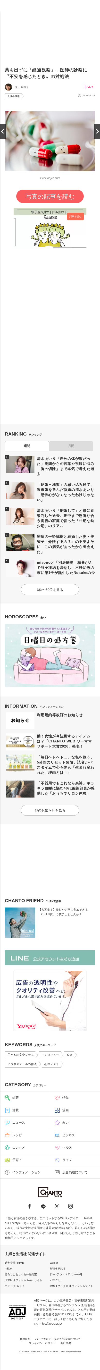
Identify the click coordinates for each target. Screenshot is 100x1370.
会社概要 (65, 1343)
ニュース (18, 1122)
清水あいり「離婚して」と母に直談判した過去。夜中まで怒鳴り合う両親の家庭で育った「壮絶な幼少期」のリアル (65, 518)
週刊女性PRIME (14, 1262)
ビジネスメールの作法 (22, 1064)
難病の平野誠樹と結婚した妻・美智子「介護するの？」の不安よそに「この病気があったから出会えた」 (65, 544)
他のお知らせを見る (50, 810)
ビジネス (68, 1135)
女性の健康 (14, 96)
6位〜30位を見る (50, 590)
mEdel (8, 1268)
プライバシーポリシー (42, 1343)
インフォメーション (26, 1172)
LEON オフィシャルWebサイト (23, 1280)
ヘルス (90, 87)
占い (65, 1122)
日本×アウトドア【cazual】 (66, 1274)
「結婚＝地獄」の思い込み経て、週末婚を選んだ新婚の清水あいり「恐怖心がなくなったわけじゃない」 (65, 492)
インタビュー (50, 1055)
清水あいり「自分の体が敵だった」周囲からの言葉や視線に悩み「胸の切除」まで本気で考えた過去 (65, 466)
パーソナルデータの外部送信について (58, 1338)
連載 (15, 1110)
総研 (15, 1098)
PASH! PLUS (57, 1268)
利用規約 (25, 1338)
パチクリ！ (56, 1280)
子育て (17, 1160)
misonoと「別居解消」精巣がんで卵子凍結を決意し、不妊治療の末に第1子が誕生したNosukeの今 (66, 567)
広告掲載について (75, 1172)
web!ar (54, 1262)
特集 (65, 1098)
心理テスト (51, 1064)
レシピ (17, 1135)
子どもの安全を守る (21, 1055)
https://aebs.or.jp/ (51, 1323)
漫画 (65, 1110)
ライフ (67, 1160)
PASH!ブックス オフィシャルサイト (71, 1286)
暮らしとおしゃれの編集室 (21, 1274)
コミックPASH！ (15, 1286)
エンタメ (18, 1147)
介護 (70, 1055)
